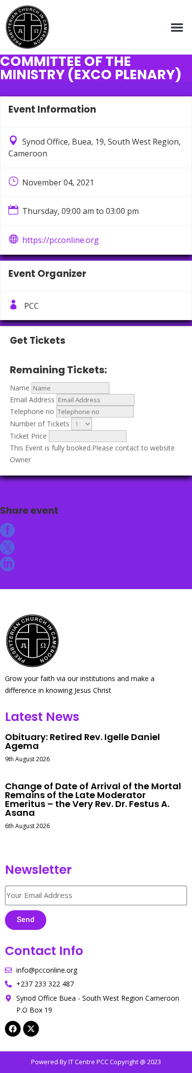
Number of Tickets (39, 423)
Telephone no (32, 411)
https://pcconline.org (60, 240)
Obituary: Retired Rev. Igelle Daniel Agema (82, 741)
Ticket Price (28, 436)
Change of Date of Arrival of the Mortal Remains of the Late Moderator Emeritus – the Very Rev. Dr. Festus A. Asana (93, 799)
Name (20, 387)
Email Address (32, 399)
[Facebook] (13, 1029)
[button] (177, 27)
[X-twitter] (31, 1029)
